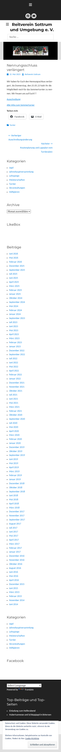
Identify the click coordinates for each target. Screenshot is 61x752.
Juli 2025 (13, 274)
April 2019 (14, 467)
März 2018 (14, 508)
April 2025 (14, 282)
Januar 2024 (15, 314)
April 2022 (14, 371)
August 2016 (15, 568)
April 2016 (14, 580)
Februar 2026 (15, 262)
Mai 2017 (13, 536)
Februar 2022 (15, 374)
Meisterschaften (17, 180)
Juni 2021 (13, 399)
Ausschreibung (14, 99)
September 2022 (17, 354)
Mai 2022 (13, 367)
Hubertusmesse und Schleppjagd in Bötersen (30, 715)
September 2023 (17, 318)
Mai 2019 (13, 463)
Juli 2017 (13, 528)
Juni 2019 (13, 459)
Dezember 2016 (16, 556)
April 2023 (14, 334)
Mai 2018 (13, 499)
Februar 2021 (15, 411)
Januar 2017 (15, 552)
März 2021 (14, 407)
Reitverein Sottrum (32, 74)
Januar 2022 (15, 379)
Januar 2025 (15, 294)
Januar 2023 (15, 346)
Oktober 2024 (15, 298)
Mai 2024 (13, 306)
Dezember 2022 (16, 350)
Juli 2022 (13, 358)
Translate (29, 690)
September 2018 (17, 491)
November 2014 (16, 600)
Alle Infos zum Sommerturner (21, 105)
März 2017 (14, 544)
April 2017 (14, 540)
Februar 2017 (15, 548)
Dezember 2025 (16, 266)
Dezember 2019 (16, 447)
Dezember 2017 (16, 511)
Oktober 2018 (15, 487)
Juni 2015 (13, 588)
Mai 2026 (13, 258)
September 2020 (17, 419)
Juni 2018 (13, 495)
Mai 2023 (13, 330)
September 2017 (17, 520)
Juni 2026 (13, 254)
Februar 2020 (15, 439)
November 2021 (16, 387)
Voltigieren (14, 192)
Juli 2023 (13, 322)
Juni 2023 (13, 326)
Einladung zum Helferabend (22, 711)
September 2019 (17, 455)
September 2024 (17, 302)
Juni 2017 (13, 532)
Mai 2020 (13, 427)
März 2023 (14, 338)
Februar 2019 (15, 475)
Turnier (12, 125)
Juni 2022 (13, 362)
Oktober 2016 (15, 564)
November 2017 (16, 515)
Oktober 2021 (15, 391)
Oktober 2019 (15, 451)
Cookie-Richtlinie (32, 739)
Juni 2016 (13, 572)
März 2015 (14, 592)
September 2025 (17, 270)
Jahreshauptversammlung (21, 172)
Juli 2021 (13, 395)
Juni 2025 (13, 278)
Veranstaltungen (17, 188)
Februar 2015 (15, 596)
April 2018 (14, 503)
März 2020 (14, 435)
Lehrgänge (14, 176)
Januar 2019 (15, 479)
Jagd (11, 168)
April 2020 (14, 431)
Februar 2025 (15, 290)
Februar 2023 (15, 342)
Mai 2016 (13, 576)
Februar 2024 (15, 310)
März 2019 (14, 471)
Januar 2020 (15, 443)
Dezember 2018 (16, 483)
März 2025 (14, 286)
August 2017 (15, 524)
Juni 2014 (13, 604)
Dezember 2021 (16, 383)
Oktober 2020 (15, 415)
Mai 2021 (13, 403)
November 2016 (16, 560)
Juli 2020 (13, 423)
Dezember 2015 (16, 584)
